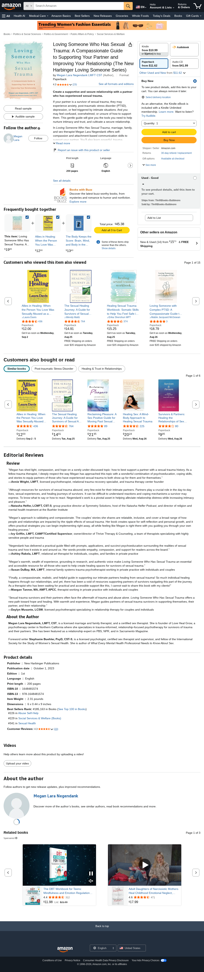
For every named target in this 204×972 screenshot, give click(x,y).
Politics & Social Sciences (27, 34)
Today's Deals (161, 15)
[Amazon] (11, 6)
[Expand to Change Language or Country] (145, 7)
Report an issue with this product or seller (84, 150)
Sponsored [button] (9, 838)
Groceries (122, 15)
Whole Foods (140, 15)
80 (176, 426)
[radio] (154, 49)
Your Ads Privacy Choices (145, 960)
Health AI (19, 15)
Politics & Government (56, 34)
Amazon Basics (61, 15)
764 (71, 426)
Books (178, 15)
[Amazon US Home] (65, 950)
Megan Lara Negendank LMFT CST (79, 75)
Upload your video (17, 763)
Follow (38, 138)
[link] (48, 223)
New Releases (103, 15)
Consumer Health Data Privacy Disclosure (106, 960)
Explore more (78, 201)
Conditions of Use (52, 960)
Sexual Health (27, 723)
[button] (6, 16)
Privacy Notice (72, 960)
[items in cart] (197, 6)
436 (35, 426)
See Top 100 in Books (72, 709)
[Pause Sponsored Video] (91, 873)
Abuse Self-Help (28, 713)
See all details (62, 180)
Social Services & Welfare (111, 34)
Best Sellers (82, 15)
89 (105, 426)
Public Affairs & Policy (82, 34)
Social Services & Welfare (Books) (39, 718)
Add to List (154, 217)
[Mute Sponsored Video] (91, 881)
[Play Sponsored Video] (144, 865)
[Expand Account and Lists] (173, 7)
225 (142, 426)
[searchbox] (79, 6)
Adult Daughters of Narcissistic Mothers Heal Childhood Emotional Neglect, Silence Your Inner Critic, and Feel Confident (153, 891)
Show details (109, 248)
